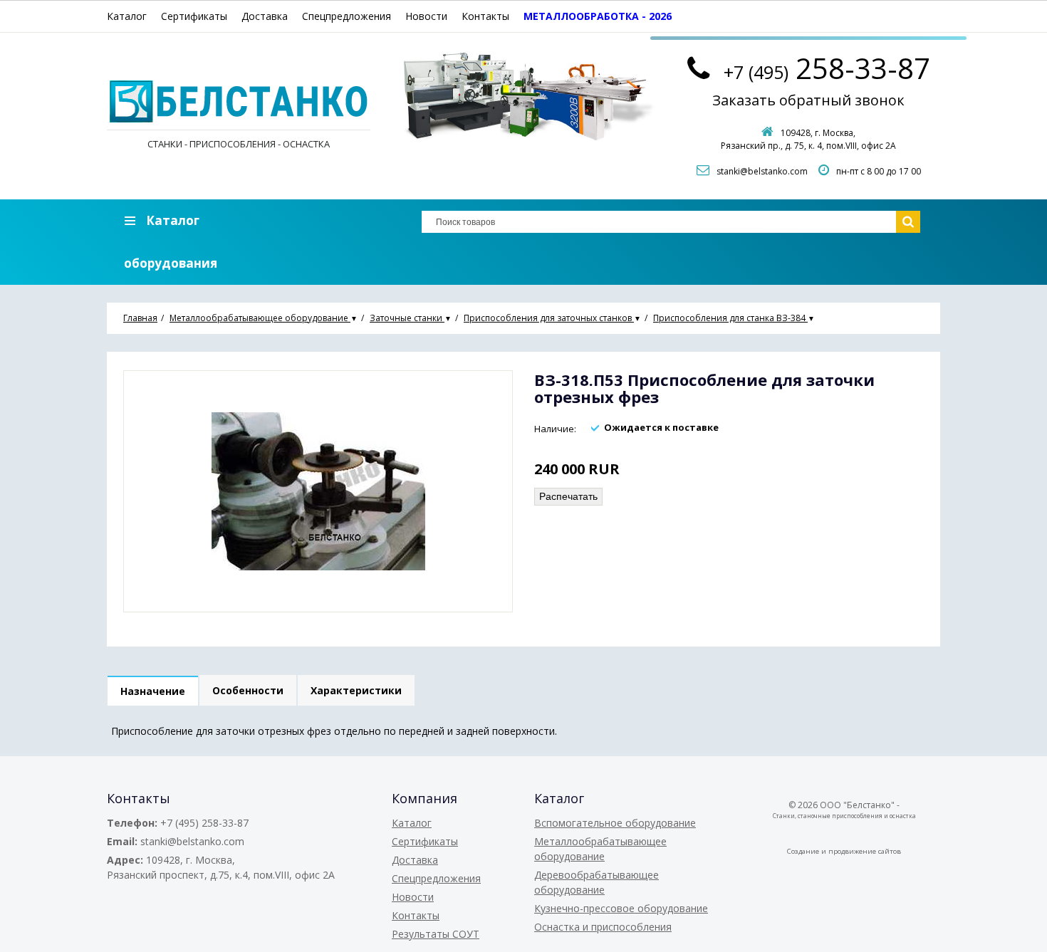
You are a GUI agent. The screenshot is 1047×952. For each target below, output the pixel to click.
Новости (426, 16)
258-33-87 (827, 68)
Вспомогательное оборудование (615, 823)
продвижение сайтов (864, 851)
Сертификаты (194, 16)
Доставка (264, 16)
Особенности (247, 690)
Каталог (127, 16)
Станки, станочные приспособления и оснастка (844, 816)
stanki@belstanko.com (762, 171)
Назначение (152, 691)
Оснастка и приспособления (603, 926)
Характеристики (356, 690)
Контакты (485, 16)
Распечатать (568, 496)
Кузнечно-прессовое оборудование (621, 908)
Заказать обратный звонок (808, 100)
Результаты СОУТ (435, 934)
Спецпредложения (346, 16)
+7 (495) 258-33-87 (204, 823)
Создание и (807, 851)
